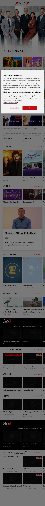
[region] (22, 91)
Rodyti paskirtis (14, 107)
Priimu (29, 107)
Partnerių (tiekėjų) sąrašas (10, 102)
